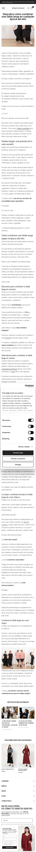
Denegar (18, 464)
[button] (31, 8)
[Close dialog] (34, 827)
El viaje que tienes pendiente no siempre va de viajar (26, 723)
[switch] (31, 426)
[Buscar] (28, 8)
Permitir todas (18, 453)
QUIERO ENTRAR (9, 847)
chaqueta (7, 338)
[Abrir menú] (3, 8)
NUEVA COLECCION (7, 2)
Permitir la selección (18, 458)
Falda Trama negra (8, 769)
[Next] (34, 712)
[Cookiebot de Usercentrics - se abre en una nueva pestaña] (25, 386)
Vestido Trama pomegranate (22, 770)
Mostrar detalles (24, 447)
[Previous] (2, 712)
